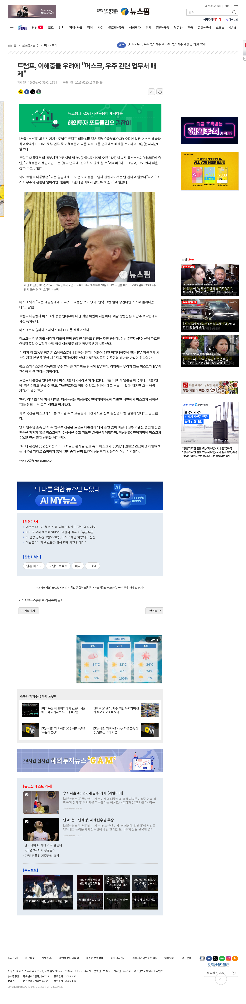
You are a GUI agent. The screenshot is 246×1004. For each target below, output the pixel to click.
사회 (100, 27)
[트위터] (215, 958)
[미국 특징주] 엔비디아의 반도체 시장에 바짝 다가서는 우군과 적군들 (63, 710)
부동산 (178, 27)
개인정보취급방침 (69, 958)
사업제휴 (47, 958)
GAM (232, 27)
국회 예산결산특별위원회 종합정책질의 (89, 883)
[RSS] (235, 958)
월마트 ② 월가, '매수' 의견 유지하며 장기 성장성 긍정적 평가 (116, 710)
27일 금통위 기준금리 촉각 (42, 855)
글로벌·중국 (116, 27)
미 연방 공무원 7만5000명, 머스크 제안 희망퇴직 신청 (60, 537)
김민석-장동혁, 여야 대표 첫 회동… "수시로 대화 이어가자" (117, 883)
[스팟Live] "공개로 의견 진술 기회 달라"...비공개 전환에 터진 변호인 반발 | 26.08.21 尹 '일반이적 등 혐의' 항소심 (208, 289)
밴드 (38, 91)
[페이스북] (209, 958)
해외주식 (212, 19)
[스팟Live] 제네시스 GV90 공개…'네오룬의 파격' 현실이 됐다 (209, 325)
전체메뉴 (11, 27)
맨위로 (153, 610)
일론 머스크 (34, 566)
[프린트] (159, 91)
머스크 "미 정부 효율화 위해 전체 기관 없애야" (56, 542)
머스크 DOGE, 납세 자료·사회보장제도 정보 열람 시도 (61, 527)
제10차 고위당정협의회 (144, 901)
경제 (90, 27)
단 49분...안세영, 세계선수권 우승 (88, 820)
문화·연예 (204, 27)
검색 (234, 12)
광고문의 (186, 958)
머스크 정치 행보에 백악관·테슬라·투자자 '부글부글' (60, 532)
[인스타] (228, 958)
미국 (78, 566)
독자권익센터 (117, 958)
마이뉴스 (232, 19)
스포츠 (220, 27)
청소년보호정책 (94, 958)
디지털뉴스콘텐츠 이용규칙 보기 (42, 600)
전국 (190, 27)
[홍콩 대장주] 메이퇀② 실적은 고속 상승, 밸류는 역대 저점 (115, 730)
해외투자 (135, 27)
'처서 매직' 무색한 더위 (117, 901)
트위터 (32, 91)
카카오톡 (20, 91)
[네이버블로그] (222, 958)
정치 (61, 27)
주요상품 (30, 958)
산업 (148, 27)
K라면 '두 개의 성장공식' (40, 850)
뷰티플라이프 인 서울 (90, 901)
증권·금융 (162, 27)
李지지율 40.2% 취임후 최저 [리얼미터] (93, 793)
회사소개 (13, 958)
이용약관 (169, 958)
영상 (35, 27)
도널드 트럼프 (58, 566)
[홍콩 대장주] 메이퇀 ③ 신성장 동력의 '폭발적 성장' (63, 730)
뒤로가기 (29, 610)
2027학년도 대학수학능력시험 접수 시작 (145, 883)
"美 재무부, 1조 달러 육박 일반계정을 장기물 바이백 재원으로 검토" (169, 44)
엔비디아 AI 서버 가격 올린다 (43, 845)
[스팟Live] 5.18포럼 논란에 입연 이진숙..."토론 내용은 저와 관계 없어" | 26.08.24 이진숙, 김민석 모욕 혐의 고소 (207, 360)
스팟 (188, 259)
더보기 (233, 45)
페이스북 (26, 91)
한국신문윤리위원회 (218, 965)
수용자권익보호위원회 (144, 958)
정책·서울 (75, 27)
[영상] (210, 279)
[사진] (41, 802)
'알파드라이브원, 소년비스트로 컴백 (47, 901)
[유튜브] (202, 958)
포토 (51, 27)
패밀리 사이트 (215, 972)
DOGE (92, 566)
